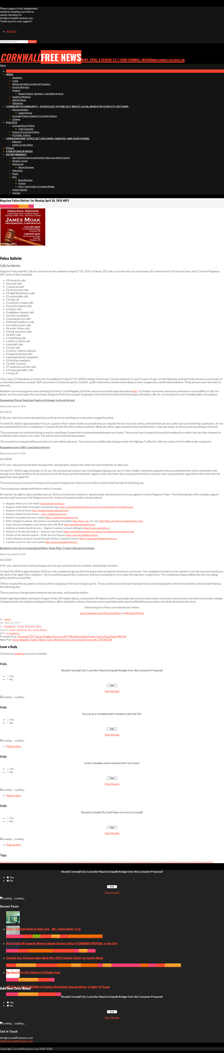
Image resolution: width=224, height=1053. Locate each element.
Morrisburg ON (89, 965)
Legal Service (29, 862)
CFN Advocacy (85, 862)
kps (30, 629)
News (31, 206)
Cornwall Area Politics (40, 951)
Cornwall (28, 936)
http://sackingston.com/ (54, 514)
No (11, 679)
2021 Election (115, 862)
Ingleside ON (64, 965)
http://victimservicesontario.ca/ (79, 525)
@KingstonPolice (134, 613)
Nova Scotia (4, 862)
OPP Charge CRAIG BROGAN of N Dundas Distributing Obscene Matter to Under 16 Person (58, 987)
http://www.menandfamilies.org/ (61, 542)
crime (12, 629)
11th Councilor (158, 862)
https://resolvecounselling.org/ (61, 517)
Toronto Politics (39, 862)
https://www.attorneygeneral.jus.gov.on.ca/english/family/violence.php (98, 532)
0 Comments (13, 633)
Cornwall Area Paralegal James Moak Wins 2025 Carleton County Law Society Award (54, 958)
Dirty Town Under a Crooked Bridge (132, 862)
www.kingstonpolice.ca (52, 503)
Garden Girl (149, 862)
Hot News (69, 951)
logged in (19, 653)
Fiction (189, 862)
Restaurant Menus (67, 862)
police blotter (40, 629)
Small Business (173, 965)
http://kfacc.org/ (81, 521)
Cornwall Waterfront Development (175, 862)
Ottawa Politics (95, 862)
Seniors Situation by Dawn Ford (85, 936)
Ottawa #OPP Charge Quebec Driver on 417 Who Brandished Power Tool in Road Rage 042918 (71, 636)
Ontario (55, 936)
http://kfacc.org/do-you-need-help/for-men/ (121, 521)
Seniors (64, 936)
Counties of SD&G (26, 965)
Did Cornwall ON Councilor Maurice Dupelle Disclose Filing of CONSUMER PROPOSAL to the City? (62, 943)
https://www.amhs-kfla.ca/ (97, 528)
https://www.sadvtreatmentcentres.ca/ (98, 539)
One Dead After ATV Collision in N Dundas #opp (33, 972)
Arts (8, 936)
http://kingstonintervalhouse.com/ (50, 510)
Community (6, 206)
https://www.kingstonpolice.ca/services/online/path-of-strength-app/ (96, 507)
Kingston (23, 206)
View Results (112, 691)
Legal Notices (20, 862)
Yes (12, 676)
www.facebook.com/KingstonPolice (100, 613)
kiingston (22, 629)
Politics (91, 951)
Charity (47, 862)
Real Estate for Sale (206, 862)
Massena (77, 862)
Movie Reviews (105, 862)
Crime (15, 206)
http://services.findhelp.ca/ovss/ (82, 535)
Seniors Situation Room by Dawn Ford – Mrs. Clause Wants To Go (43, 929)
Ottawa (144, 965)
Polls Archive (13, 746)
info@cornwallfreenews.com (16, 1041)
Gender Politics (55, 862)
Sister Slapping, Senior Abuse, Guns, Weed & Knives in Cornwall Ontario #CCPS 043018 (62, 639)
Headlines (45, 936)
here (135, 391)
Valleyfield (195, 862)
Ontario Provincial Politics (126, 965)
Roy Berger (12, 862)
